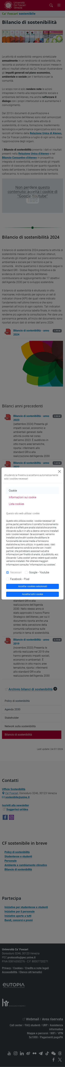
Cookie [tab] (13, 490)
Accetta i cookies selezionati (32, 586)
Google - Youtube (39, 572)
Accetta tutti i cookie (32, 594)
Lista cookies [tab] (16, 504)
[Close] (59, 471)
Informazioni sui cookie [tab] (22, 497)
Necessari (16, 572)
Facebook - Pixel (20, 579)
